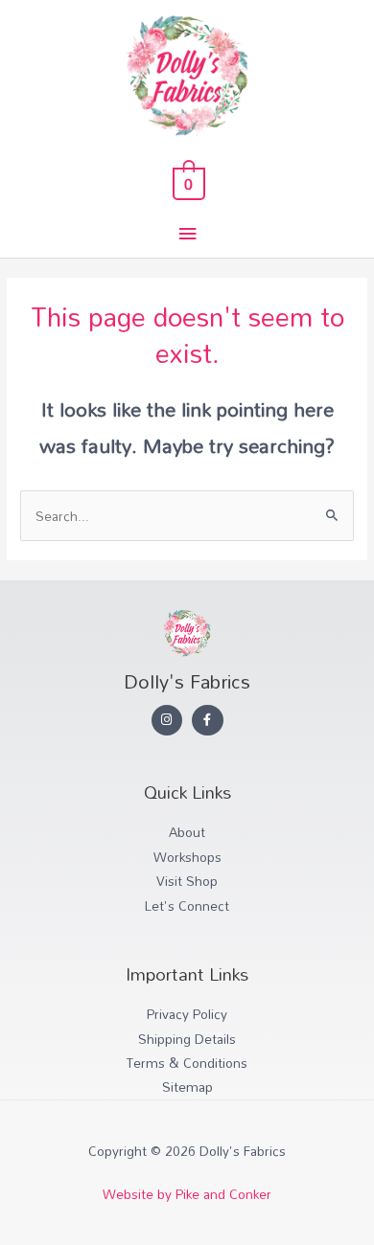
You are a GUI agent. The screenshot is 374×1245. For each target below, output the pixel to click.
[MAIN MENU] (187, 234)
